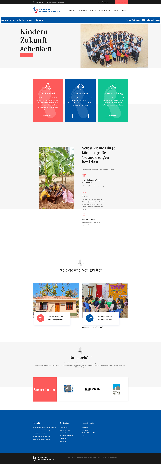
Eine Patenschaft (88, 219)
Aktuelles (93, 10)
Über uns (72, 10)
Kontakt (124, 10)
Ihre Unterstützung (105, 10)
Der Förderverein (47, 93)
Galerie (116, 10)
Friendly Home (82, 10)
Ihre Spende (86, 196)
